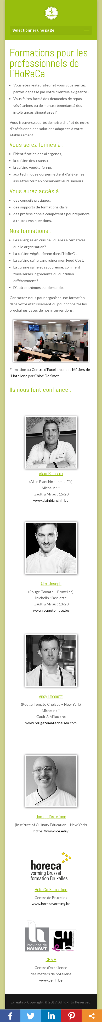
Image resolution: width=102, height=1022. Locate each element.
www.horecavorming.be (51, 903)
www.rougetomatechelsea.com (51, 723)
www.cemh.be (51, 980)
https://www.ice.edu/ (51, 831)
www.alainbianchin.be (51, 500)
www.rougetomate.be (51, 610)
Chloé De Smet (46, 375)
